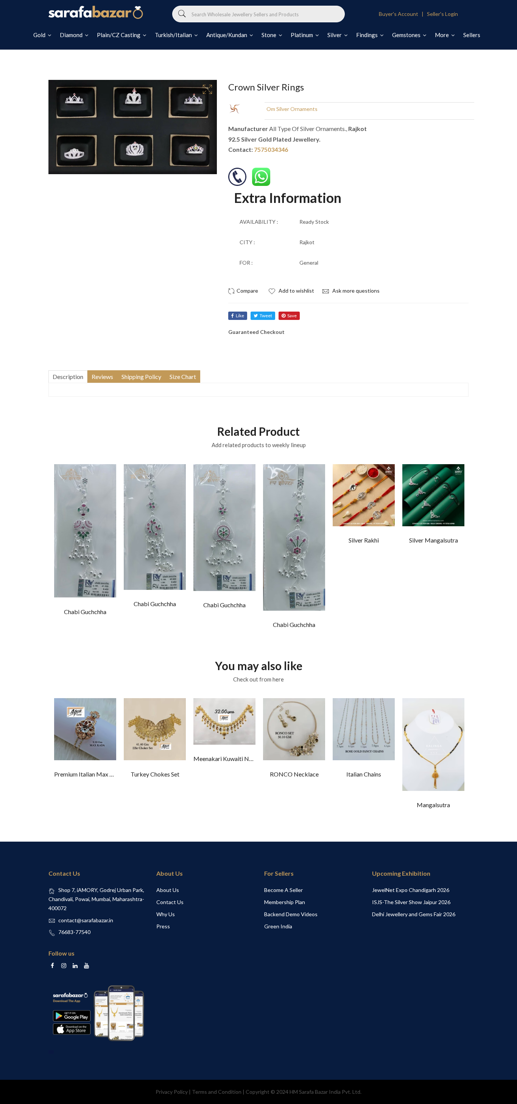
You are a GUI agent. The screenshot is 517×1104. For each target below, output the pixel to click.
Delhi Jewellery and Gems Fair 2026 (413, 914)
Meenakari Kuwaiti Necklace (231, 758)
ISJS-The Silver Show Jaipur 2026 (411, 902)
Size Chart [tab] (183, 376)
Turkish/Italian (174, 34)
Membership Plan (284, 902)
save (292, 315)
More (442, 34)
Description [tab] (68, 376)
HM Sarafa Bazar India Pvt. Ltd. (325, 1091)
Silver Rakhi (364, 540)
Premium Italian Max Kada (88, 774)
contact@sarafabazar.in (85, 920)
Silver (335, 34)
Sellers (471, 34)
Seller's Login (442, 14)
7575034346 (271, 149)
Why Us (165, 914)
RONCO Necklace (294, 774)
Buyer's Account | (402, 14)
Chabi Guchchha (85, 611)
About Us (167, 890)
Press (163, 926)
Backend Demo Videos (291, 914)
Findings (367, 34)
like (240, 315)
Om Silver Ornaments (292, 109)
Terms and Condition (216, 1091)
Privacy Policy (172, 1091)
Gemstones (407, 34)
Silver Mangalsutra (433, 540)
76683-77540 (74, 932)
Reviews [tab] (102, 376)
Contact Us (170, 902)
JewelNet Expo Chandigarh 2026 (410, 890)
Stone (269, 34)
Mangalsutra (433, 804)
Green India (278, 926)
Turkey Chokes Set (155, 774)
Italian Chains (363, 774)
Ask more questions (355, 290)
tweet (266, 315)
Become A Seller (283, 890)
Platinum (302, 34)
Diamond (72, 34)
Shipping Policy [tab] (141, 376)
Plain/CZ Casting (119, 34)
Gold (40, 34)
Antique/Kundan (227, 34)
